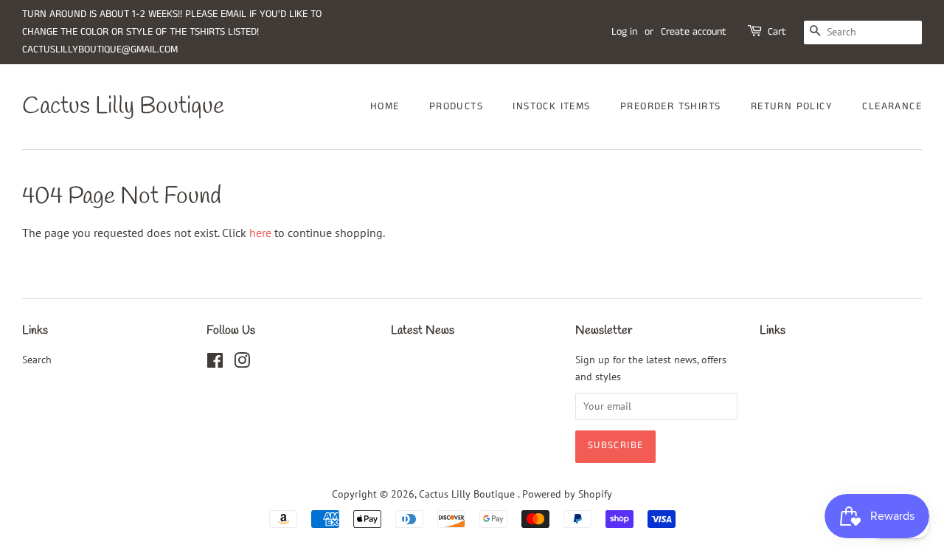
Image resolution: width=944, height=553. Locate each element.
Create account (693, 31)
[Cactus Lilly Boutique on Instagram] (242, 363)
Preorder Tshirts (670, 106)
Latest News (422, 330)
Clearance (892, 106)
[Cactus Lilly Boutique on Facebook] (214, 363)
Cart (777, 31)
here (260, 232)
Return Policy (792, 106)
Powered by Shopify (567, 494)
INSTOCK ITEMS (551, 106)
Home (385, 106)
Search (37, 359)
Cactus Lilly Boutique (123, 107)
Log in (624, 31)
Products (456, 106)
